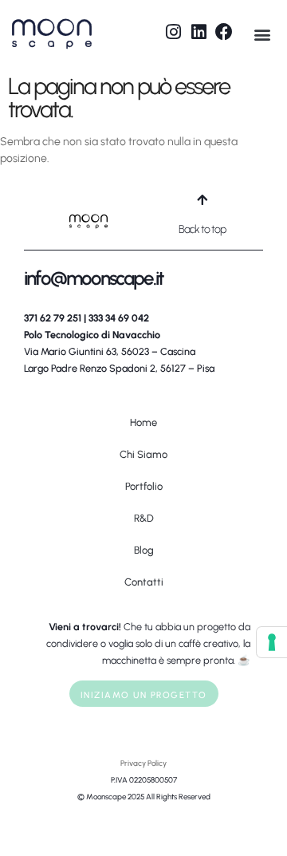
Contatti (143, 582)
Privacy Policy (143, 763)
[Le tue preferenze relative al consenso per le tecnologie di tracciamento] (272, 642)
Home (143, 422)
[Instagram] (173, 32)
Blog (144, 550)
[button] (262, 34)
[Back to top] (202, 200)
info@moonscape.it (93, 278)
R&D (144, 518)
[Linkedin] (198, 32)
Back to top (202, 229)
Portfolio (144, 486)
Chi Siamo (143, 454)
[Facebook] (224, 32)
